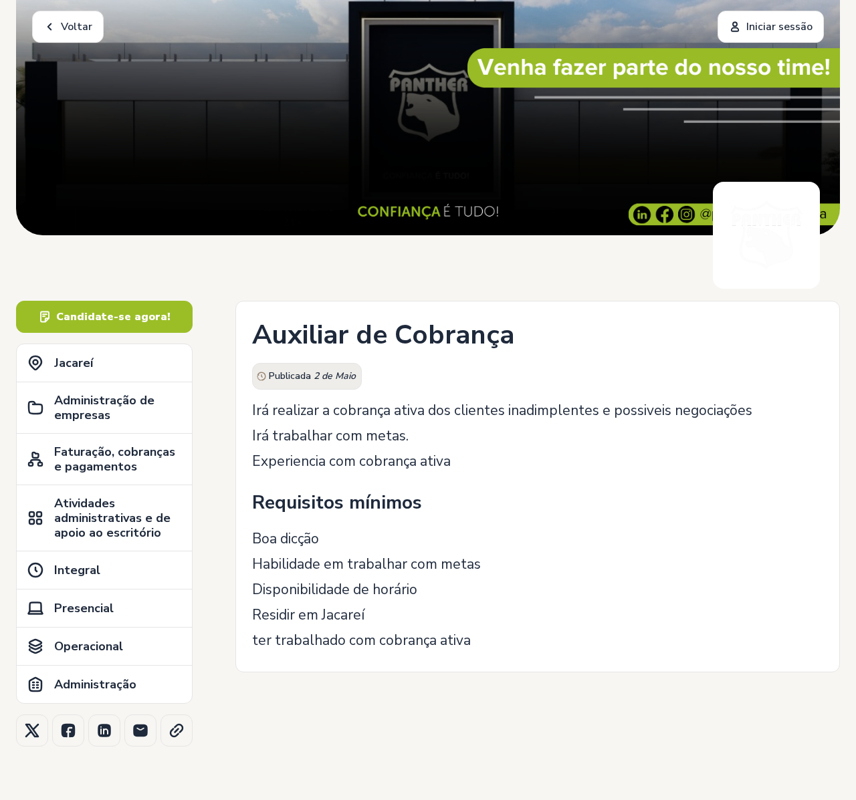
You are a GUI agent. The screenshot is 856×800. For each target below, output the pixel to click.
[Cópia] (176, 730)
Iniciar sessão (779, 26)
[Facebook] (68, 730)
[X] (32, 730)
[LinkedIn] (104, 730)
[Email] (140, 730)
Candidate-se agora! (113, 316)
